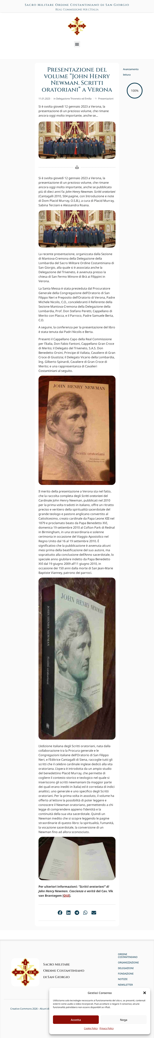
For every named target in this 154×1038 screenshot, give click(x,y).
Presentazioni (105, 98)
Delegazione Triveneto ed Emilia (73, 98)
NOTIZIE (123, 979)
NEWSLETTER (125, 984)
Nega (123, 1020)
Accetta (76, 1020)
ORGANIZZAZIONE (128, 962)
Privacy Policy (107, 1028)
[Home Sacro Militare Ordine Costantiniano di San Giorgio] (77, 26)
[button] (144, 993)
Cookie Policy (91, 1028)
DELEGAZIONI (126, 968)
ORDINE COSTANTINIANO (127, 956)
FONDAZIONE (126, 973)
